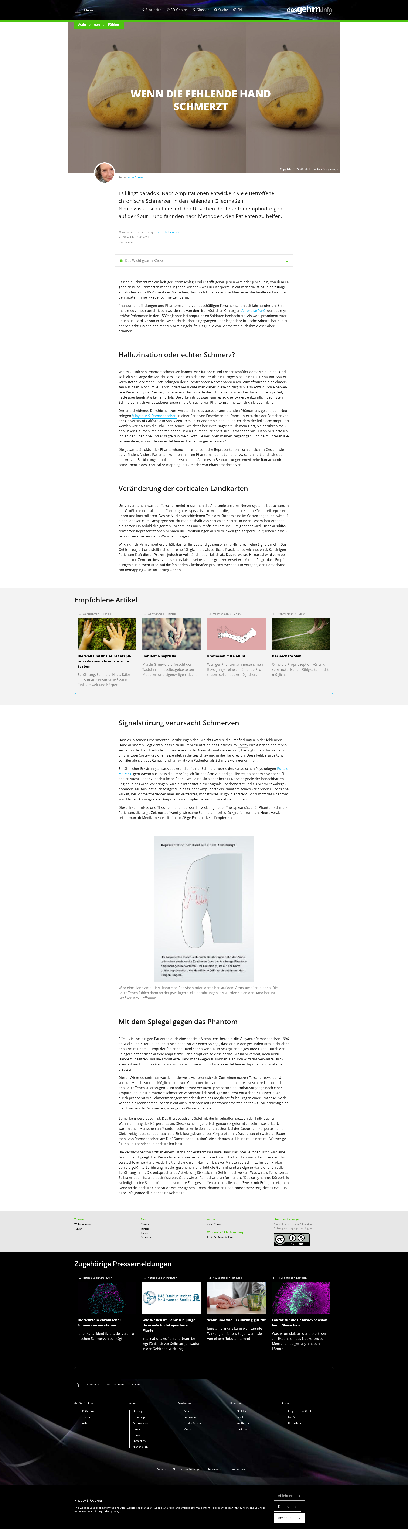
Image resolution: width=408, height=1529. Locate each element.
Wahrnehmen (89, 24)
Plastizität (233, 549)
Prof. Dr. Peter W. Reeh (167, 232)
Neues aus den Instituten (97, 1278)
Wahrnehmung (131, 1123)
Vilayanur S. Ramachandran (154, 415)
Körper (145, 1233)
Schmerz (146, 1237)
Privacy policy (112, 1511)
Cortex (252, 515)
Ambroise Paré (253, 310)
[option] (106, 648)
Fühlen (113, 24)
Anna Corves (135, 177)
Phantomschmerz (239, 1187)
